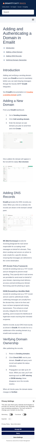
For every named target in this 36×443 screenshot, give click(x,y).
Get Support (13, 6)
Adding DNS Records (14, 56)
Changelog (25, 6)
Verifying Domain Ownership (16, 60)
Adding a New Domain (14, 52)
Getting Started (6, 6)
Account (20, 6)
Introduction (10, 48)
